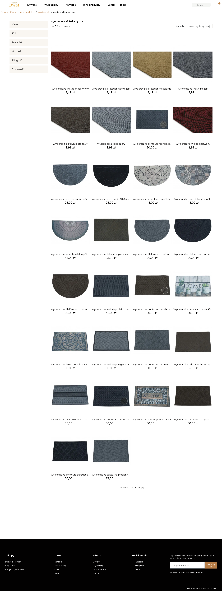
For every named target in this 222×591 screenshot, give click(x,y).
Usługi (111, 4)
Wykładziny (51, 4)
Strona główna (8, 12)
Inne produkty (91, 4)
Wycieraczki (44, 12)
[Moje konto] (214, 5)
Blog (123, 4)
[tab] (29, 24)
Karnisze (71, 4)
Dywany (32, 4)
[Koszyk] (218, 5)
